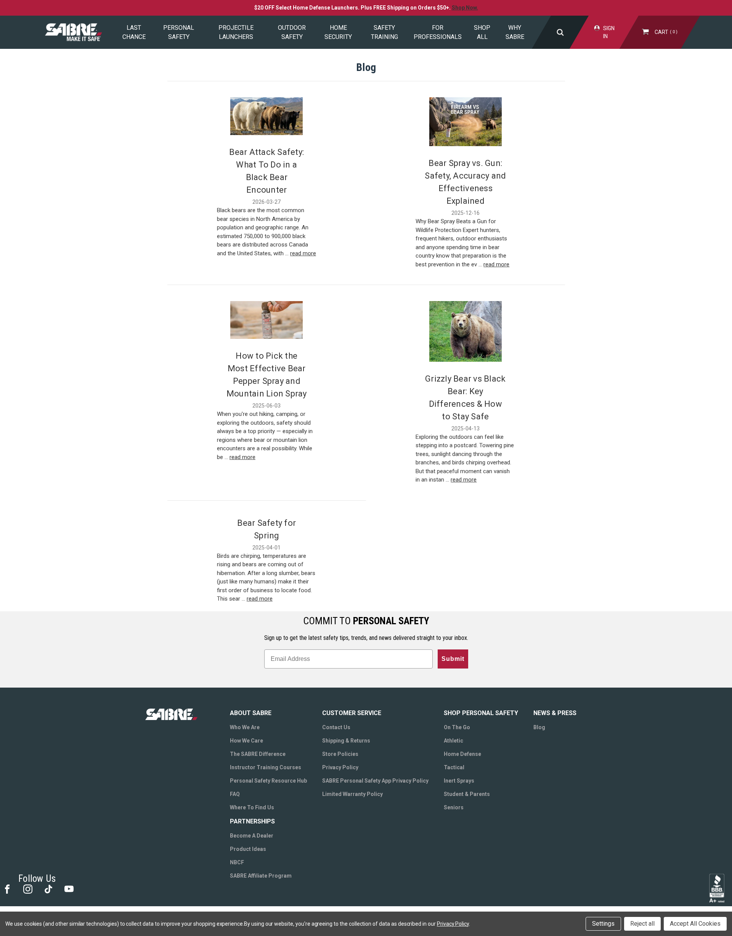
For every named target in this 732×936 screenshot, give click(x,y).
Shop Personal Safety (481, 713)
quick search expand (560, 32)
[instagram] (27, 888)
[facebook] (7, 888)
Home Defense (462, 754)
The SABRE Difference (258, 754)
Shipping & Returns (346, 741)
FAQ (235, 794)
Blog (539, 727)
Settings (603, 923)
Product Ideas (248, 849)
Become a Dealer (251, 836)
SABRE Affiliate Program (261, 876)
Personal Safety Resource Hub (268, 781)
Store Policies (340, 754)
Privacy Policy (340, 767)
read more (303, 253)
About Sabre (250, 713)
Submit (452, 659)
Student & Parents (467, 794)
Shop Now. (465, 8)
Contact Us (336, 727)
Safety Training (384, 32)
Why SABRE (515, 32)
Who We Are (245, 727)
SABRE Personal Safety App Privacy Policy (375, 781)
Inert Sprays (459, 781)
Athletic (453, 741)
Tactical (454, 767)
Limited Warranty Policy (352, 794)
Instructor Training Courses (265, 767)
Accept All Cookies (695, 923)
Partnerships (252, 821)
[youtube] (68, 888)
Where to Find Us (252, 807)
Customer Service (351, 713)
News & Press (554, 713)
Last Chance (134, 32)
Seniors (454, 807)
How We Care (246, 741)
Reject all (642, 923)
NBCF (237, 862)
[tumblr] (48, 888)
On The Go (457, 727)
